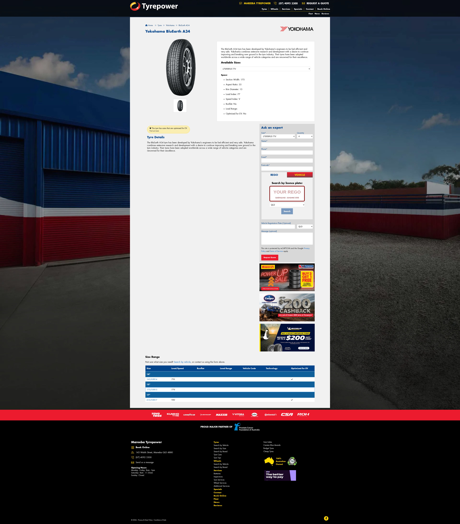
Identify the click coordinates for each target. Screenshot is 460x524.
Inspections (218, 476)
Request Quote (270, 257)
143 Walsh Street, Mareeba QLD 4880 (154, 452)
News (317, 13)
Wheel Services (220, 483)
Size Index (267, 442)
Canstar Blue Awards (271, 445)
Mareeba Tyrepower (257, 3)
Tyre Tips (217, 457)
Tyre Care (218, 454)
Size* (263, 133)
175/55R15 (152, 389)
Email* (264, 157)
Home (150, 25)
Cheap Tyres (268, 451)
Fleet (311, 13)
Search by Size (220, 448)
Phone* (264, 149)
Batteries (217, 473)
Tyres (264, 9)
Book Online (323, 9)
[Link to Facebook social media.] (326, 518)
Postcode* (265, 165)
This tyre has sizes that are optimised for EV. (168, 129)
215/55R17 (152, 400)
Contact (310, 9)
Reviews (325, 13)
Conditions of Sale (160, 520)
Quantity (300, 133)
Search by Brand (220, 451)
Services (286, 9)
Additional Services (222, 486)
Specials (298, 9)
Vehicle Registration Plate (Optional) (276, 223)
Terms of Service (276, 251)
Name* (264, 141)
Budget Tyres (268, 448)
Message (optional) (269, 231)
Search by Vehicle (221, 445)
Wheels (274, 9)
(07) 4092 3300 (288, 3)
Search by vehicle (182, 362)
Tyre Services (219, 480)
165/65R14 (152, 379)
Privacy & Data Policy (145, 520)
